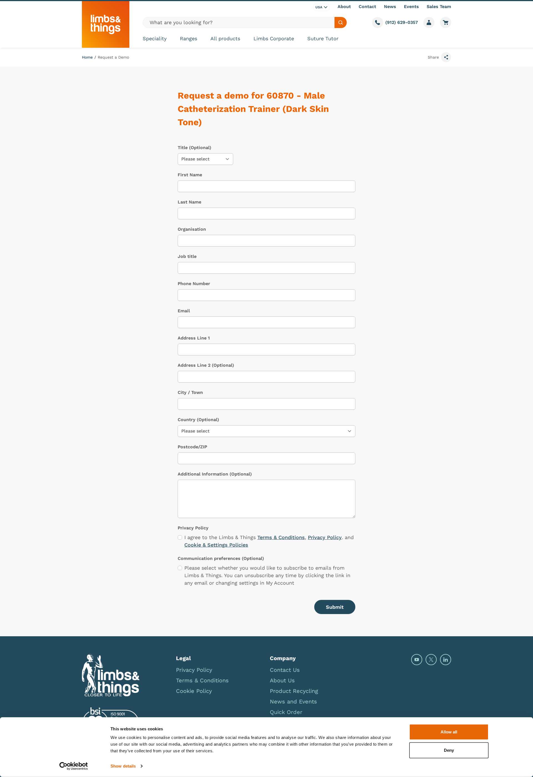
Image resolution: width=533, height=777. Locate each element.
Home (87, 57)
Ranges (188, 38)
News (390, 6)
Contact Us (285, 670)
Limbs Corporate (273, 38)
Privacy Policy (325, 537)
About (344, 6)
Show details (123, 766)
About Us (282, 680)
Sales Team (439, 6)
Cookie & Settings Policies (216, 545)
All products (225, 38)
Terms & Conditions (281, 537)
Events (411, 6)
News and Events (293, 701)
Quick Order (286, 712)
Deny (449, 750)
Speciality (155, 38)
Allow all (449, 732)
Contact (367, 6)
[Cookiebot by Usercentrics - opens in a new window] (73, 766)
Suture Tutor (322, 38)
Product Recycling (294, 691)
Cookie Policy (194, 691)
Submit (335, 607)
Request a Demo (113, 57)
